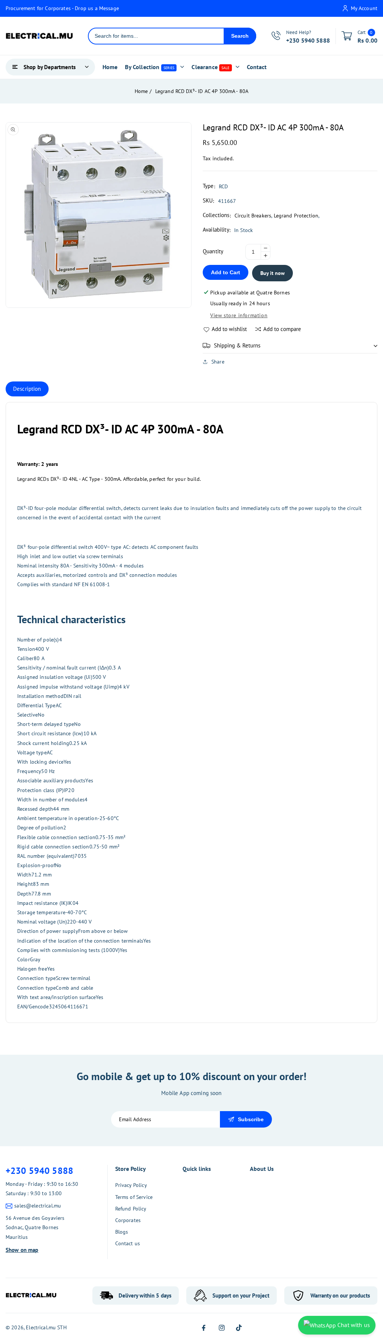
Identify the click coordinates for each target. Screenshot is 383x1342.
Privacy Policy (131, 1185)
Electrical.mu (41, 1327)
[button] (290, 345)
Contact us (127, 1243)
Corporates (128, 1220)
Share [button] (217, 361)
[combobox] (156, 36)
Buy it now (272, 273)
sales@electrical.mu (37, 1205)
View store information (238, 315)
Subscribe (251, 1119)
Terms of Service (134, 1197)
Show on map (22, 1249)
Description (27, 388)
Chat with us (353, 1325)
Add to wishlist (229, 329)
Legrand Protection (296, 215)
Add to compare (282, 329)
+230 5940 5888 (39, 1170)
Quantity (213, 251)
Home (141, 91)
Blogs (121, 1231)
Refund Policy (131, 1208)
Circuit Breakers (253, 215)
